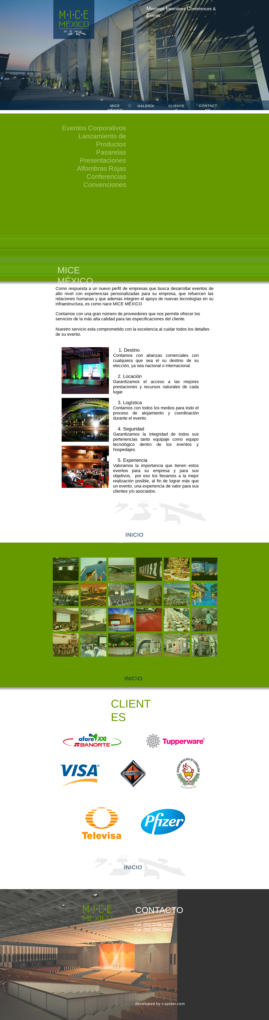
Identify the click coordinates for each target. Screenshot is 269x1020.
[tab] (66, 569)
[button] (219, 54)
